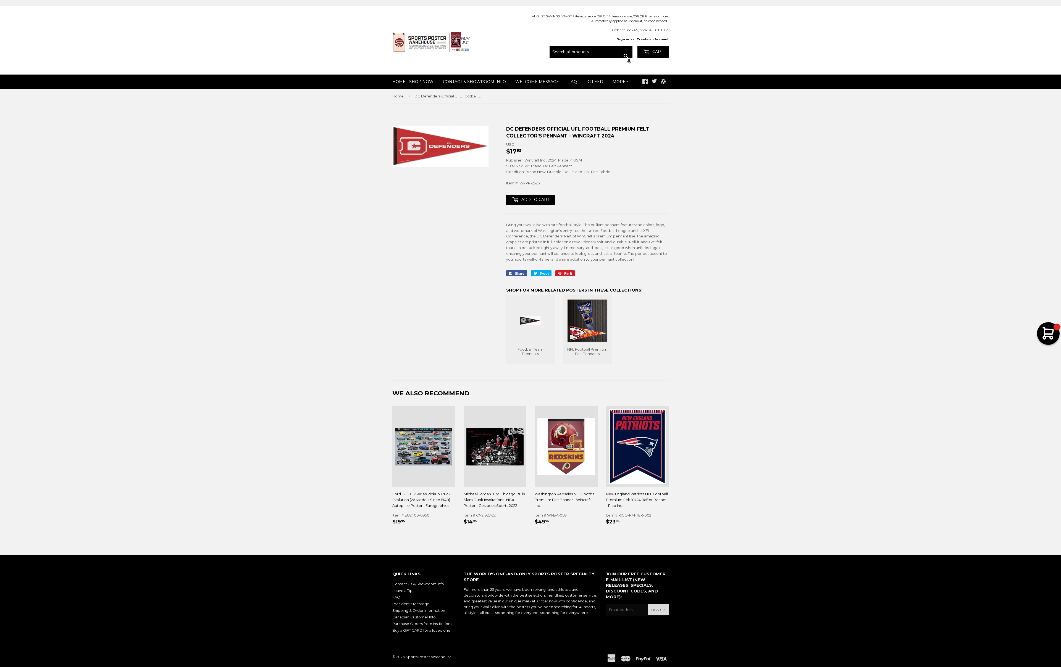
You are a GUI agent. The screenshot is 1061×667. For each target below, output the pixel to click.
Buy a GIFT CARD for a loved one (421, 630)
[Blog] (663, 82)
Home (398, 96)
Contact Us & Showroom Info (418, 584)
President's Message (410, 604)
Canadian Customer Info (414, 617)
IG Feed (594, 81)
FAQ (572, 81)
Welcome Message (537, 81)
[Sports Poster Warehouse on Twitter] (654, 82)
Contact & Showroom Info (474, 81)
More (619, 81)
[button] (591, 62)
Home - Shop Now (413, 81)
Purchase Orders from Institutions (422, 623)
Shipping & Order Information (418, 610)
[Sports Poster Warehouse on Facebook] (645, 82)
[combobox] (591, 52)
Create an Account (653, 39)
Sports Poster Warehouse (429, 657)
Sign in (623, 39)
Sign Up (658, 610)
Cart (657, 51)
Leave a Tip (402, 590)
